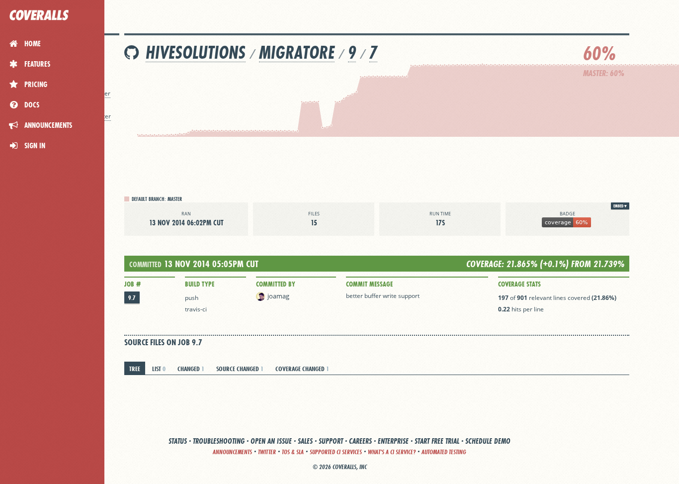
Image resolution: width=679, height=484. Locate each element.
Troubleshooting (219, 441)
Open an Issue (271, 441)
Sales (305, 441)
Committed (145, 264)
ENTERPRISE (393, 441)
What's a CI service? (392, 452)
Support (331, 441)
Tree (134, 368)
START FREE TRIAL (437, 441)
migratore (297, 52)
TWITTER (267, 452)
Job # (132, 284)
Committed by (275, 284)
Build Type (199, 284)
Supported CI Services (336, 452)
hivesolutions (196, 52)
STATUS (178, 441)
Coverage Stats (519, 284)
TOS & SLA (293, 452)
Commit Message (369, 284)
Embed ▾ (620, 206)
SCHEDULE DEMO (487, 441)
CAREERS (360, 441)
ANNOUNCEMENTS (232, 452)
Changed (190, 368)
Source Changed (239, 368)
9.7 (132, 297)
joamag (278, 295)
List (159, 368)
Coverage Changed (302, 368)
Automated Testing (444, 452)
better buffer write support (383, 295)
